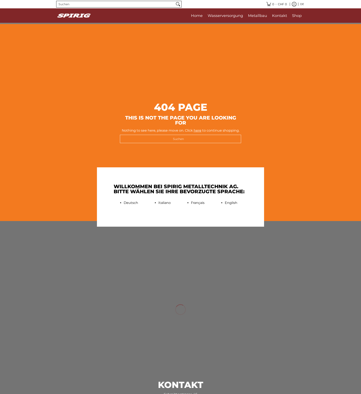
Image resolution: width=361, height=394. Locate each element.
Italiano (164, 203)
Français (198, 203)
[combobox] (115, 4)
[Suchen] (178, 4)
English (231, 203)
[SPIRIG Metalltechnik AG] (74, 15)
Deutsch (131, 203)
